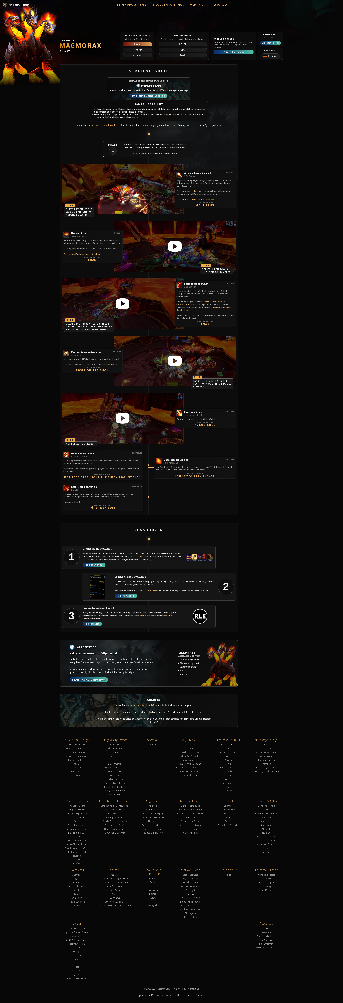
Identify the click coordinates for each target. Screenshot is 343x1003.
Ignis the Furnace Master (76, 932)
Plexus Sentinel (266, 744)
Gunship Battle (190, 882)
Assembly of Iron (77, 943)
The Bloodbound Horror (190, 809)
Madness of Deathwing (152, 832)
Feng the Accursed (76, 809)
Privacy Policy (179, 988)
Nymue (76, 894)
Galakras (115, 760)
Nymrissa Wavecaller (77, 744)
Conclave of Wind (266, 805)
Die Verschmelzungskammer (114, 878)
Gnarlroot (76, 874)
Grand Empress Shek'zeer (77, 848)
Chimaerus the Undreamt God (190, 767)
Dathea (152, 893)
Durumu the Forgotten (228, 767)
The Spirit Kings (76, 817)
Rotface (190, 894)
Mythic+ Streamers (266, 940)
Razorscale (76, 936)
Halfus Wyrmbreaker (266, 836)
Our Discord (184, 995)
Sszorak (77, 764)
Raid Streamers (266, 943)
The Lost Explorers (76, 760)
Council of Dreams (76, 886)
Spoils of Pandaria (114, 779)
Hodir (76, 966)
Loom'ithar (266, 748)
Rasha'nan (190, 817)
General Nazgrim (115, 771)
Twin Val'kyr (266, 886)
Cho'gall (266, 848)
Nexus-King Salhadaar (266, 767)
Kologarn (76, 947)
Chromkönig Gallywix (115, 832)
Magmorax (115, 897)
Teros (152, 882)
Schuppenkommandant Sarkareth (115, 905)
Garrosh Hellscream (114, 794)
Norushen (114, 752)
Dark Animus (228, 775)
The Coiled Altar (76, 771)
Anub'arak (266, 890)
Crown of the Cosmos (190, 764)
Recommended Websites (266, 947)
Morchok (152, 805)
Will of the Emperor (77, 825)
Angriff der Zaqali (115, 886)
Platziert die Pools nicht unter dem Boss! (195, 199)
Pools (166, 114)
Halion (228, 874)
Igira (77, 878)
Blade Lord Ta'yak (76, 832)
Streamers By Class (266, 936)
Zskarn (114, 894)
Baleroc (228, 821)
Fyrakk (77, 905)
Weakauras (266, 932)
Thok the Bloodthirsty (114, 783)
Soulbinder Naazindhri (266, 752)
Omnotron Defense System (266, 813)
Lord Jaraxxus (266, 878)
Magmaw (266, 817)
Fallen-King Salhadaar (190, 756)
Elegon (76, 821)
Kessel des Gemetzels (115, 809)
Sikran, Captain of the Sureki (190, 813)
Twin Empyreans (228, 783)
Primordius (228, 771)
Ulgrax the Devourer (190, 805)
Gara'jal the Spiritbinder (77, 813)
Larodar (77, 890)
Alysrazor (228, 817)
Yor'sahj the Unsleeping (152, 813)
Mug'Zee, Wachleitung (114, 829)
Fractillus (266, 764)
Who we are (201, 995)
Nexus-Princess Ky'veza (190, 825)
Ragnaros (228, 829)
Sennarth (152, 886)
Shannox (228, 805)
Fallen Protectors (115, 748)
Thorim (76, 963)
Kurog (153, 897)
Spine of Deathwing (152, 829)
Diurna (152, 901)
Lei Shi (77, 859)
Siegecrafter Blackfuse (114, 787)
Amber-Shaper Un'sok (77, 844)
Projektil (194, 315)
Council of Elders (228, 752)
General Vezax (76, 970)
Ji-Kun (228, 764)
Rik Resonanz (114, 813)
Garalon (77, 836)
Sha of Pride (114, 756)
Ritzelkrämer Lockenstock (114, 821)
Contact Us (193, 988)
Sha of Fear (76, 863)
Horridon (228, 748)
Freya (76, 959)
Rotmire (152, 744)
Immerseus (115, 744)
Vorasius (190, 748)
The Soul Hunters (266, 760)
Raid (165, 615)
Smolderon (77, 897)
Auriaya (76, 951)
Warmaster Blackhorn (152, 825)
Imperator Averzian (190, 744)
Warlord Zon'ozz (152, 809)
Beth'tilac (228, 813)
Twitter (168, 995)
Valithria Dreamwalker (190, 909)
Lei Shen (228, 787)
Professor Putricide (190, 897)
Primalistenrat (152, 890)
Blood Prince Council (190, 901)
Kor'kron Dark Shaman (114, 767)
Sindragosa (190, 913)
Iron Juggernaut (114, 764)
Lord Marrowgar (190, 874)
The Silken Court (190, 829)
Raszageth (153, 905)
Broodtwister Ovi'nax (190, 821)
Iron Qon (228, 779)
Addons (266, 928)
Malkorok (114, 775)
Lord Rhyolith (228, 809)
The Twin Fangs (76, 767)
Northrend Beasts (266, 874)
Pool (196, 185)
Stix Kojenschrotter (115, 817)
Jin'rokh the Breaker (228, 744)
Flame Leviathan (77, 928)
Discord (142, 615)
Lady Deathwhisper (190, 878)
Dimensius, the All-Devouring (266, 771)
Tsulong (77, 855)
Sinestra (266, 852)
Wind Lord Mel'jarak (76, 840)
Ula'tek (76, 775)
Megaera (228, 760)
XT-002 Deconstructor (76, 940)
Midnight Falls (190, 775)
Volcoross (76, 882)
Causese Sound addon (139, 556)
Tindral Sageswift (77, 901)
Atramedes (266, 821)
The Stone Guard (77, 805)
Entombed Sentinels (76, 752)
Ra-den (228, 790)
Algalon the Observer (77, 978)
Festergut (190, 890)
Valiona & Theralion (266, 840)
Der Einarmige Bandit (115, 825)
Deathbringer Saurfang (190, 886)
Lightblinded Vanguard (190, 760)
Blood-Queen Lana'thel (190, 905)
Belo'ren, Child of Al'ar (190, 771)
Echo (149, 712)
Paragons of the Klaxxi (114, 790)
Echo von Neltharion (115, 901)
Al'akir (266, 809)
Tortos (228, 756)
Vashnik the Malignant (76, 756)
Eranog (152, 878)
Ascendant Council (266, 844)
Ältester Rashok (114, 890)
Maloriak (266, 829)
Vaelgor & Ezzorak (190, 752)
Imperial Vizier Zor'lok (77, 829)
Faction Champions (266, 882)
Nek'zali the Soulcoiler (76, 748)
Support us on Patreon (147, 995)
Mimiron (77, 955)
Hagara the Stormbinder (152, 817)
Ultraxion (152, 821)
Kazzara (114, 874)
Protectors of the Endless (77, 852)
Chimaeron (266, 825)
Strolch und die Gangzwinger (114, 805)
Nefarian (266, 832)
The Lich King (190, 917)
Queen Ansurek (190, 832)
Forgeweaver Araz (266, 756)
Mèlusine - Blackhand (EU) (106, 125)
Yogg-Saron (76, 974)
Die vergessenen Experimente (114, 882)
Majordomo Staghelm (228, 825)
